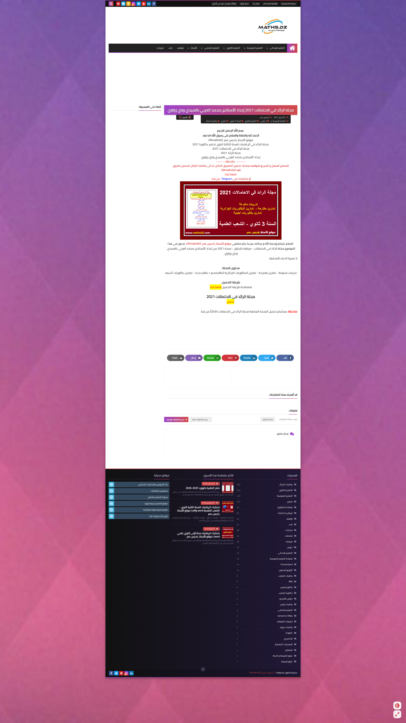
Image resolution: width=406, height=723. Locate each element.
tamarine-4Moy (285, 616)
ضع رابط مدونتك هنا (158, 516)
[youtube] (143, 3)
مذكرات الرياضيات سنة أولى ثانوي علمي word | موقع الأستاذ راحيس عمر (198, 535)
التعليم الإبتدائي (277, 48)
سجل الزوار (244, 3)
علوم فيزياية (287, 661)
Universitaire (287, 564)
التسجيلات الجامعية (284, 644)
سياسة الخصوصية (289, 3)
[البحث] (111, 3)
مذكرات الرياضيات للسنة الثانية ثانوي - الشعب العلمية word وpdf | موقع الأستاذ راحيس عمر (198, 510)
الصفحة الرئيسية (279, 121)
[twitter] (138, 3)
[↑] (203, 669)
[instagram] (133, 3)
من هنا (216, 178)
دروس (290, 547)
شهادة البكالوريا (285, 507)
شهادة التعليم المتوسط (281, 559)
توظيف (180, 48)
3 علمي (263, 121)
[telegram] (123, 3)
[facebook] (154, 3)
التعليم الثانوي (233, 48)
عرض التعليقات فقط (200, 419)
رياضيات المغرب (285, 576)
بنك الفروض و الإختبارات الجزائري (153, 484)
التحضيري (288, 639)
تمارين (223, 121)
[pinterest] (118, 3)
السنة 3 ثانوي (235, 121)
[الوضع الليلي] (397, 706)
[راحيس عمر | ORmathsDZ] (274, 25)
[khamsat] (128, 3)
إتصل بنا (256, 3)
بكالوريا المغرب (285, 593)
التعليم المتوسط (255, 48)
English (289, 633)
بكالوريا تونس (286, 587)
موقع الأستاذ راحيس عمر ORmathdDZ (208, 243)
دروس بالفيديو (286, 599)
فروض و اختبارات (285, 513)
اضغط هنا (231, 174)
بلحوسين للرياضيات (159, 491)
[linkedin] (149, 3)
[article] (199, 377)
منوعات (160, 48)
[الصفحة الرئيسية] (292, 48)
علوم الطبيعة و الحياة (283, 656)
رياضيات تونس (286, 604)
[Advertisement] (203, 81)
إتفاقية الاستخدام (270, 3)
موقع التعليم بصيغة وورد (156, 503)
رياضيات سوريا (286, 627)
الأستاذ (194, 48)
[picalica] (136, 673)
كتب (170, 48)
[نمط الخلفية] (397, 714)
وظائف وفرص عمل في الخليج (224, 3)
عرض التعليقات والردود (175, 419)
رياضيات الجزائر (211, 121)
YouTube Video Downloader (155, 510)
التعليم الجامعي (211, 48)
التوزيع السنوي (286, 570)
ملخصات (289, 536)
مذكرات (289, 530)
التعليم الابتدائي (285, 553)
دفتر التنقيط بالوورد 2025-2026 (203, 488)
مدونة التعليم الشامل (158, 497)
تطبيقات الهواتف (285, 621)
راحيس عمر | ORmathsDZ (261, 672)
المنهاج (289, 650)
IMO (291, 581)
